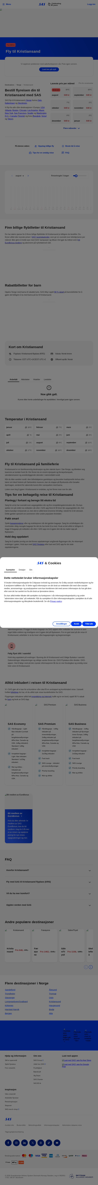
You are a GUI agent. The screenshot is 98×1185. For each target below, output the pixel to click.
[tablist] (49, 569)
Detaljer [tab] (22, 570)
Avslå (76, 624)
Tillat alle (89, 624)
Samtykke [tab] (10, 570)
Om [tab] (30, 570)
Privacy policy (56, 601)
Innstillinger (61, 624)
